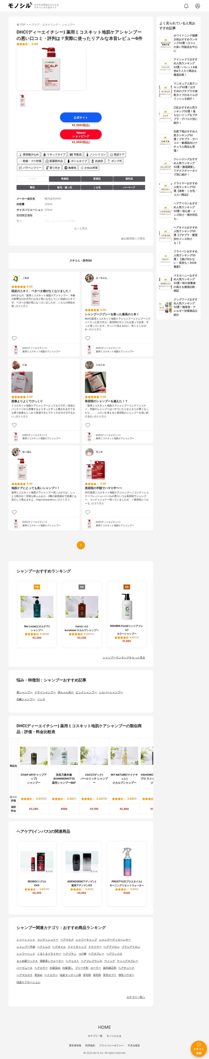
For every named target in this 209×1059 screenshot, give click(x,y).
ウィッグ (109, 961)
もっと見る (80, 228)
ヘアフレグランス (91, 961)
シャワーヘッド (26, 953)
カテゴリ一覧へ (136, 997)
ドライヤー (95, 946)
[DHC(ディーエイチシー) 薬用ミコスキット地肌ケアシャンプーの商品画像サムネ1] (23, 101)
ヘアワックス (114, 953)
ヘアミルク (43, 946)
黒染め (38, 975)
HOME (104, 1027)
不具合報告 (134, 1045)
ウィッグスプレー (127, 961)
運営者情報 (75, 1045)
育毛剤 (87, 975)
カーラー (95, 967)
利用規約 (90, 1045)
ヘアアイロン (112, 946)
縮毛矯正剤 (109, 967)
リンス (41, 699)
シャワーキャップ (86, 939)
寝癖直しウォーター (52, 961)
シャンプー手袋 (26, 946)
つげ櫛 (82, 953)
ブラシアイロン (131, 946)
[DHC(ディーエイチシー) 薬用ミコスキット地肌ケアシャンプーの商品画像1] (51, 68)
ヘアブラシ (69, 953)
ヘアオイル (59, 946)
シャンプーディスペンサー (115, 939)
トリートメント (26, 939)
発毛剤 (97, 975)
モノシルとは (114, 1035)
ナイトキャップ (77, 946)
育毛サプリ (109, 975)
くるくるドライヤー (49, 953)
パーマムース (24, 967)
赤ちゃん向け (66, 692)
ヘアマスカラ (24, 975)
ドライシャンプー (45, 692)
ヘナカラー (51, 975)
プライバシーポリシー (111, 1045)
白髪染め (55, 967)
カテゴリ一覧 (95, 1035)
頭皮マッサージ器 (70, 975)
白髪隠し (67, 967)
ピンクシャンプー (86, 692)
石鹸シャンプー (26, 699)
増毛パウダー (126, 975)
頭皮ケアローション (28, 982)
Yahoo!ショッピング (80, 134)
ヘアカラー (41, 967)
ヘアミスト (72, 961)
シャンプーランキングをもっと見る (124, 657)
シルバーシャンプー (111, 692)
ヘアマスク (67, 939)
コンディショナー (47, 939)
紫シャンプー (24, 692)
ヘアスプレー (96, 953)
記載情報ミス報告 (134, 238)
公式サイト (81, 117)
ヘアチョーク (126, 967)
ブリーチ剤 (81, 967)
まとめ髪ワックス (27, 961)
